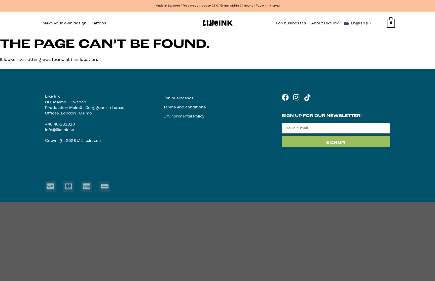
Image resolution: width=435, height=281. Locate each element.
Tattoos (99, 23)
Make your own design (65, 23)
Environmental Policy (183, 116)
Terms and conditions (184, 107)
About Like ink (325, 23)
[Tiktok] (307, 97)
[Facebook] (285, 97)
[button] (100, 23)
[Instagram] (296, 97)
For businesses (291, 23)
